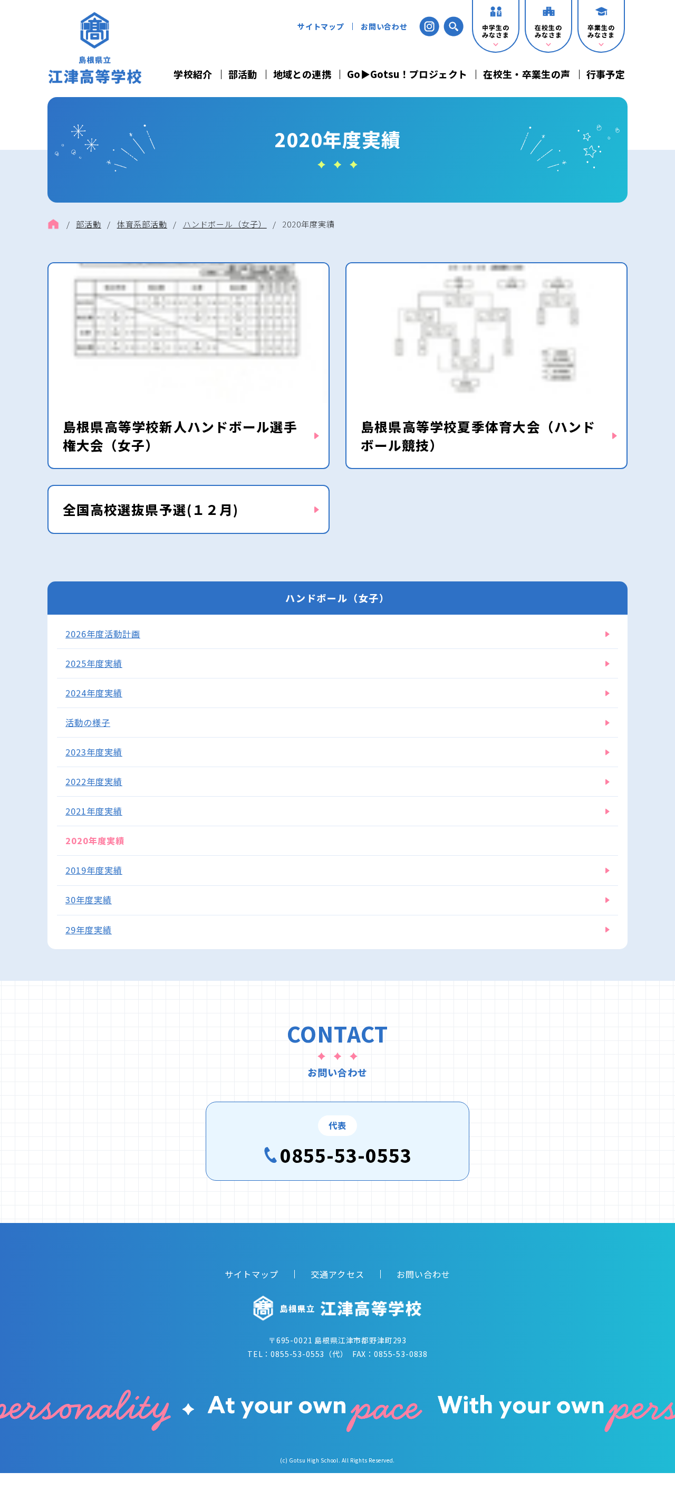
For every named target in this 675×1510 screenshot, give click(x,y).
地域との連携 (302, 74)
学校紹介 (192, 74)
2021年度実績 (93, 811)
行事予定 (605, 74)
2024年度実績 (93, 692)
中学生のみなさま (495, 31)
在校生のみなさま (548, 31)
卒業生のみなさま (600, 31)
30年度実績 (88, 899)
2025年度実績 (93, 663)
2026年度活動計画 (102, 633)
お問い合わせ (384, 26)
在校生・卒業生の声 (526, 74)
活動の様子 (87, 722)
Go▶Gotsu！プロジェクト (407, 74)
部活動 (242, 74)
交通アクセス (337, 1274)
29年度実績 (88, 929)
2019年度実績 (93, 870)
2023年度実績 (93, 752)
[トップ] (53, 224)
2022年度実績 (93, 781)
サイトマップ (320, 26)
